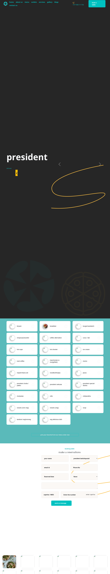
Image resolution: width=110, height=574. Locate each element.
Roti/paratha (87, 396)
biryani (19, 326)
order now (66, 435)
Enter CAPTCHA (90, 494)
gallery (49, 2)
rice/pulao (20, 396)
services (42, 2)
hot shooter (54, 349)
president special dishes (88, 384)
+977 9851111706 (78, 5)
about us (19, 2)
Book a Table (94, 4)
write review (88, 541)
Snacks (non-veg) (23, 408)
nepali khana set (22, 373)
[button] (59, 164)
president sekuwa (56, 384)
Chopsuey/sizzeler (23, 338)
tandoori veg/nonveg (24, 419)
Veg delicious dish (56, 419)
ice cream (86, 349)
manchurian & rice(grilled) (54, 361)
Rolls (51, 396)
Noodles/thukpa (55, 373)
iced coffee (20, 361)
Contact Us (13, 5)
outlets (34, 2)
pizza (84, 373)
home (11, 2)
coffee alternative (56, 338)
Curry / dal (86, 338)
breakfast (53, 326)
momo (85, 361)
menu (27, 2)
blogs (56, 2)
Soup (84, 408)
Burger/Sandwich (88, 326)
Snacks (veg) (54, 408)
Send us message (60, 503)
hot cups (20, 349)
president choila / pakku (23, 384)
